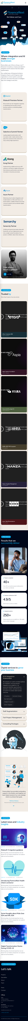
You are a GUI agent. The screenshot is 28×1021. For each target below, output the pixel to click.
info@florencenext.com (6, 1010)
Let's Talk (9, 274)
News (2, 987)
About (2, 980)
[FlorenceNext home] (8, 2)
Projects (3, 974)
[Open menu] (25, 2)
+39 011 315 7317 (5, 1012)
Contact (3, 990)
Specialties (4, 977)
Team (2, 983)
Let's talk (6, 969)
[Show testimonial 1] (13, 805)
